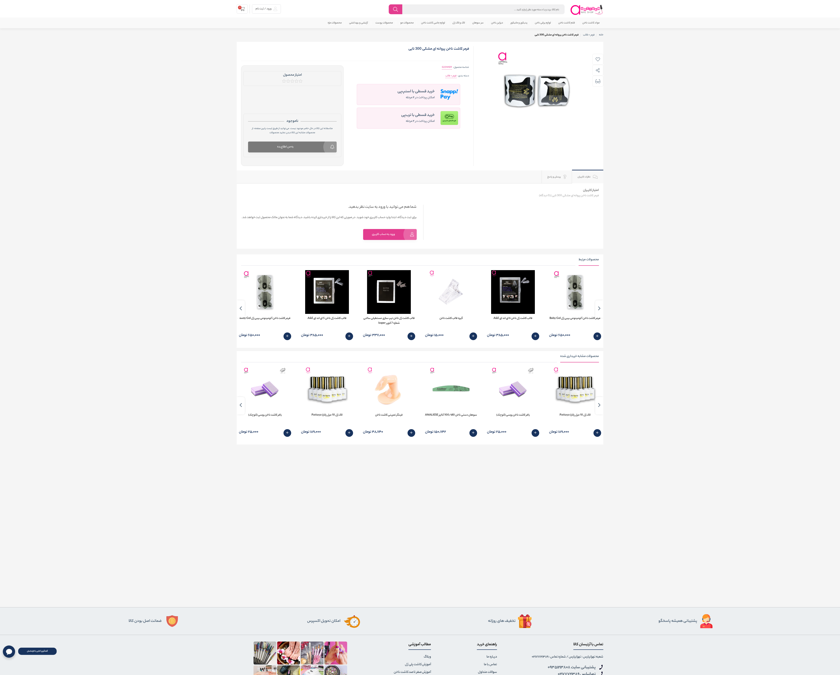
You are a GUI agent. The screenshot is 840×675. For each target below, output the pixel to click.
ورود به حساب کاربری (383, 234)
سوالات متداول (487, 672)
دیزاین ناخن (497, 23)
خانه (601, 35)
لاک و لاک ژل (458, 23)
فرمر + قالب (451, 76)
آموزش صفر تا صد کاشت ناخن (412, 672)
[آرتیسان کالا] (586, 10)
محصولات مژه (335, 23)
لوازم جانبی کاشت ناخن (433, 23)
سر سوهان (478, 23)
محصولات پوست (384, 23)
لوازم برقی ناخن (543, 23)
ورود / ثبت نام (264, 9)
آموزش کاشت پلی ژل (418, 664)
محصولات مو (407, 23)
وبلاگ (427, 657)
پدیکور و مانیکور (519, 23)
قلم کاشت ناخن (566, 23)
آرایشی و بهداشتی (358, 23)
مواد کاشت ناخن (591, 23)
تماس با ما (490, 664)
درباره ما (491, 657)
